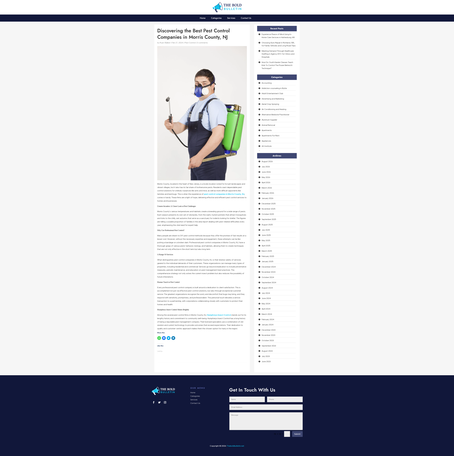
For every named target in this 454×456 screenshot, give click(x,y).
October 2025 (268, 214)
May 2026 (266, 177)
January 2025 (267, 261)
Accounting (267, 83)
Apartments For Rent (270, 135)
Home (202, 18)
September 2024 (269, 282)
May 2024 (266, 304)
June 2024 (266, 298)
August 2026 (267, 161)
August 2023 (267, 351)
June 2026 (266, 172)
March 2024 (267, 314)
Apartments (267, 130)
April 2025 (266, 246)
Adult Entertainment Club (272, 93)
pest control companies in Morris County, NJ (224, 194)
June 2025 (266, 235)
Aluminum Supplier (269, 120)
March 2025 (267, 251)
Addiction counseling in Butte (274, 88)
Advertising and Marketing (273, 99)
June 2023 (266, 361)
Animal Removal (268, 125)
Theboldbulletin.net (235, 446)
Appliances (266, 141)
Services (231, 18)
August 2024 (267, 288)
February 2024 (268, 319)
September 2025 (269, 219)
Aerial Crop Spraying (270, 104)
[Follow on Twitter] (159, 402)
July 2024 (266, 293)
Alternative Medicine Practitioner (275, 114)
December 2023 (268, 330)
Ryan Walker (165, 43)
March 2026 (267, 188)
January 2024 (267, 325)
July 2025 (266, 230)
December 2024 (269, 267)
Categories (216, 18)
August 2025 (267, 225)
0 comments (202, 43)
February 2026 (268, 193)
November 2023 (268, 335)
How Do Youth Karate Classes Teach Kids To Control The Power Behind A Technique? (277, 65)
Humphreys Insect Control (219, 315)
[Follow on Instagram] (165, 402)
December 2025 (269, 203)
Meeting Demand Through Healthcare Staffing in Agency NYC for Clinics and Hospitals (278, 54)
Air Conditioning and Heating (274, 109)
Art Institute (267, 146)
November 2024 (268, 272)
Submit (297, 434)
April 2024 (266, 309)
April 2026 (266, 182)
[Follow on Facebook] (153, 402)
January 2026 (267, 198)
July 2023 (266, 356)
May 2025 (266, 240)
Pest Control (190, 43)
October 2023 (268, 340)
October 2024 (268, 277)
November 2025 (268, 209)
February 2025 (268, 256)
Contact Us (246, 18)
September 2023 (269, 346)
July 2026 (266, 167)
